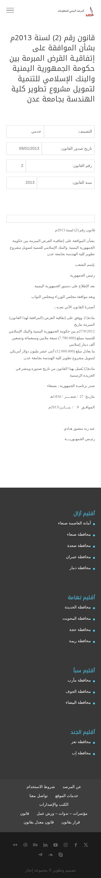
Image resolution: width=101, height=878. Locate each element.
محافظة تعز (81, 741)
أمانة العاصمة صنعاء (74, 523)
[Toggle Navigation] (10, 11)
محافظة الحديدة (78, 607)
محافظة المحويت (77, 618)
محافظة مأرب (79, 680)
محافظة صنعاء (79, 534)
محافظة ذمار (80, 567)
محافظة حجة (80, 629)
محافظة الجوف (78, 691)
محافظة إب (81, 753)
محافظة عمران (78, 557)
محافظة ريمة (80, 641)
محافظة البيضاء (78, 702)
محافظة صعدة (79, 545)
